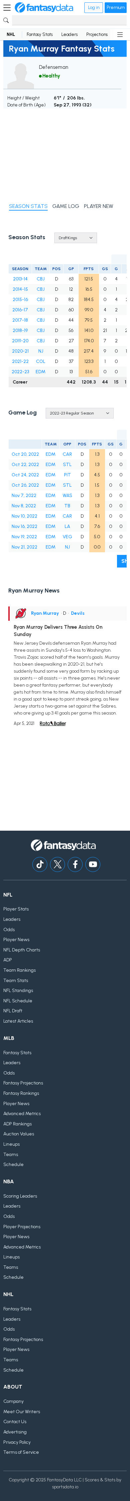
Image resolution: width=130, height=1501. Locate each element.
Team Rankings (19, 970)
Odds (9, 929)
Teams (10, 1154)
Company (13, 1401)
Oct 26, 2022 (25, 485)
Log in (93, 7)
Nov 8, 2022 (24, 506)
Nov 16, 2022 (24, 526)
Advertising (15, 1432)
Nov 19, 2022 (24, 537)
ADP (7, 960)
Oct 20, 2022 (25, 454)
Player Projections (21, 1227)
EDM (41, 372)
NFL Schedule (17, 1001)
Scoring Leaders (20, 1196)
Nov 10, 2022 (24, 516)
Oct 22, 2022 (25, 464)
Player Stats (16, 909)
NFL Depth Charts (21, 950)
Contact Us (14, 1421)
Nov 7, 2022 (24, 495)
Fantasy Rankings (21, 1093)
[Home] (44, 8)
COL (40, 361)
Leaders (69, 34)
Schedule (13, 1164)
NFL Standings (18, 990)
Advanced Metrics (22, 1113)
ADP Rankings (17, 1124)
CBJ (41, 279)
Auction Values (18, 1134)
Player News (16, 939)
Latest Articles (18, 1021)
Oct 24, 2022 (25, 475)
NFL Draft (12, 1011)
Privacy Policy (17, 1442)
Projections (97, 34)
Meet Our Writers (21, 1412)
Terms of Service (21, 1452)
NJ (40, 351)
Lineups (11, 1144)
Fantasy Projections (23, 1083)
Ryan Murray (45, 613)
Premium (116, 7)
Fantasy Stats (40, 34)
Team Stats (15, 980)
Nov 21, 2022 (24, 547)
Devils (78, 613)
